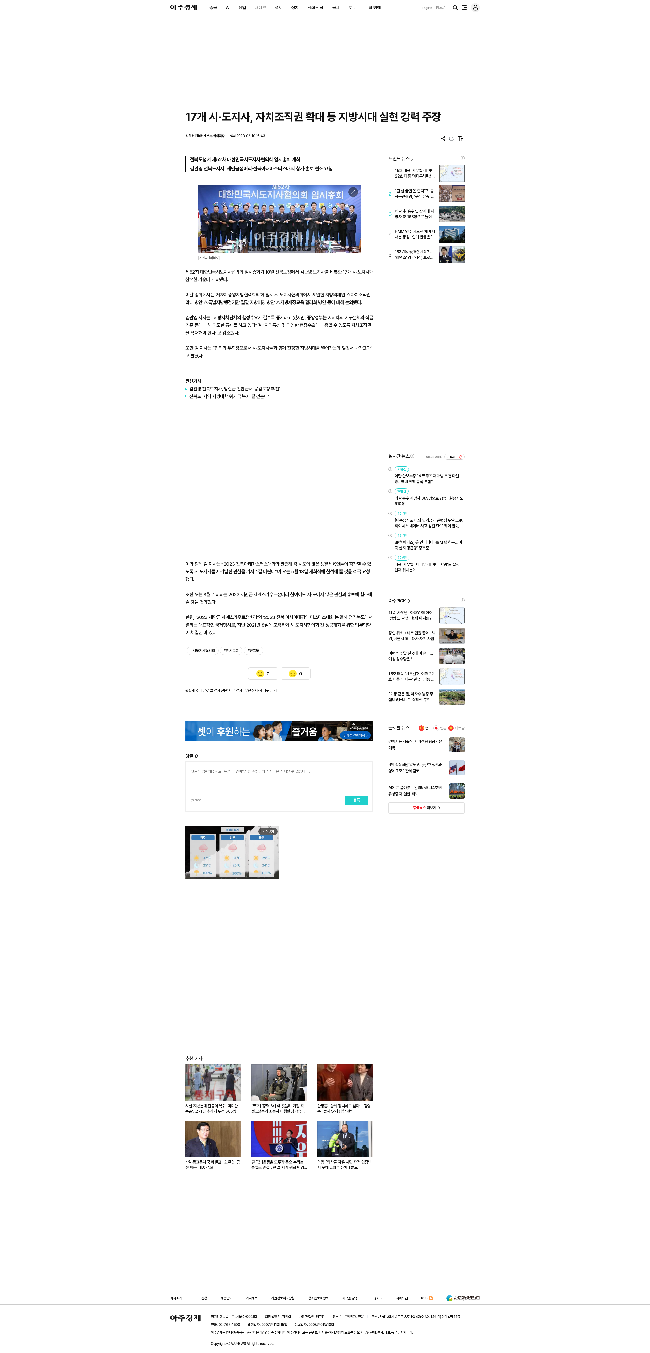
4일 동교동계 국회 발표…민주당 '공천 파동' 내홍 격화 (212, 1165)
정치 (295, 7)
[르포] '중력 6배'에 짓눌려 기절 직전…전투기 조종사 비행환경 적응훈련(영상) (278, 1109)
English (427, 8)
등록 (356, 800)
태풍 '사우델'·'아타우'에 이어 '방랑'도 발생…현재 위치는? (428, 567)
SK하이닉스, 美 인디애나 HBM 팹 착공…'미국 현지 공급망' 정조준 (428, 545)
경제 (278, 7)
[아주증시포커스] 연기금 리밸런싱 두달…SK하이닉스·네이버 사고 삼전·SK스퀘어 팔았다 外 (428, 523)
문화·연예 (373, 7)
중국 (213, 7)
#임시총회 (231, 650)
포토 (352, 7)
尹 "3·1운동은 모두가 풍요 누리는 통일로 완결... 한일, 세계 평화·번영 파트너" (277, 1165)
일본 (443, 728)
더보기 (412, 809)
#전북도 (253, 650)
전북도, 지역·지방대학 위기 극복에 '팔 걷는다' (229, 396)
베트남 (460, 728)
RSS (424, 1298)
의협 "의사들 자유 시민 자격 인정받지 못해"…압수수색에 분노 (344, 1165)
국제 (336, 7)
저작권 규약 (349, 1298)
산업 (242, 7)
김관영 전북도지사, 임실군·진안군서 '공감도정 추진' (234, 388)
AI (228, 7)
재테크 (260, 7)
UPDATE (452, 457)
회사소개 (176, 1298)
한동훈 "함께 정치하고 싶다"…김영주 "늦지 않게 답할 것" (344, 1109)
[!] (463, 158)
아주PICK (397, 601)
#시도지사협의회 (202, 650)
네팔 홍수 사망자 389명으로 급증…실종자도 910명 (429, 501)
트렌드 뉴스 (398, 159)
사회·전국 (315, 7)
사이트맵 (402, 1298)
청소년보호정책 (318, 1298)
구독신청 (201, 1298)
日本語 (441, 8)
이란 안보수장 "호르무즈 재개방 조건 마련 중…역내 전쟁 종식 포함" (427, 479)
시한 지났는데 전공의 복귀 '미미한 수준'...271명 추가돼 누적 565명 (211, 1109)
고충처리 (376, 1298)
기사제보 (251, 1298)
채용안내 (226, 1298)
